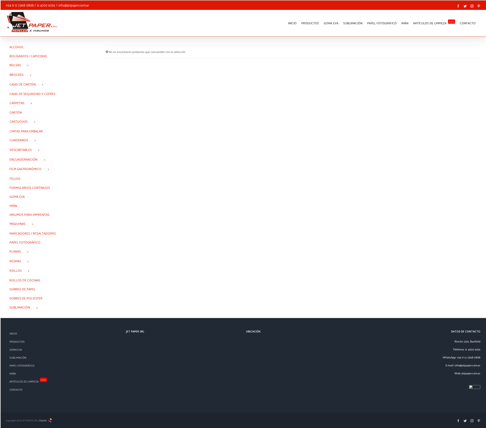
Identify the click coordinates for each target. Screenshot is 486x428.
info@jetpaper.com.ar (73, 5)
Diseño (43, 420)
